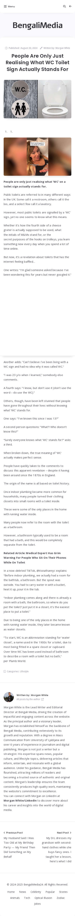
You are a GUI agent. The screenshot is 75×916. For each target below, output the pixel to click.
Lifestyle (24, 671)
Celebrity (36, 892)
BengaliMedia (37, 25)
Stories (63, 892)
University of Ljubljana (45, 740)
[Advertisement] (37, 318)
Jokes (37, 903)
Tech (27, 898)
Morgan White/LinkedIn (20, 800)
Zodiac (61, 898)
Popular (50, 892)
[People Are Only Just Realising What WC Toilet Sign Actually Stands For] (37, 99)
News (22, 892)
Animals (15, 898)
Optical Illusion (43, 898)
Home (11, 892)
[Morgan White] (9, 697)
